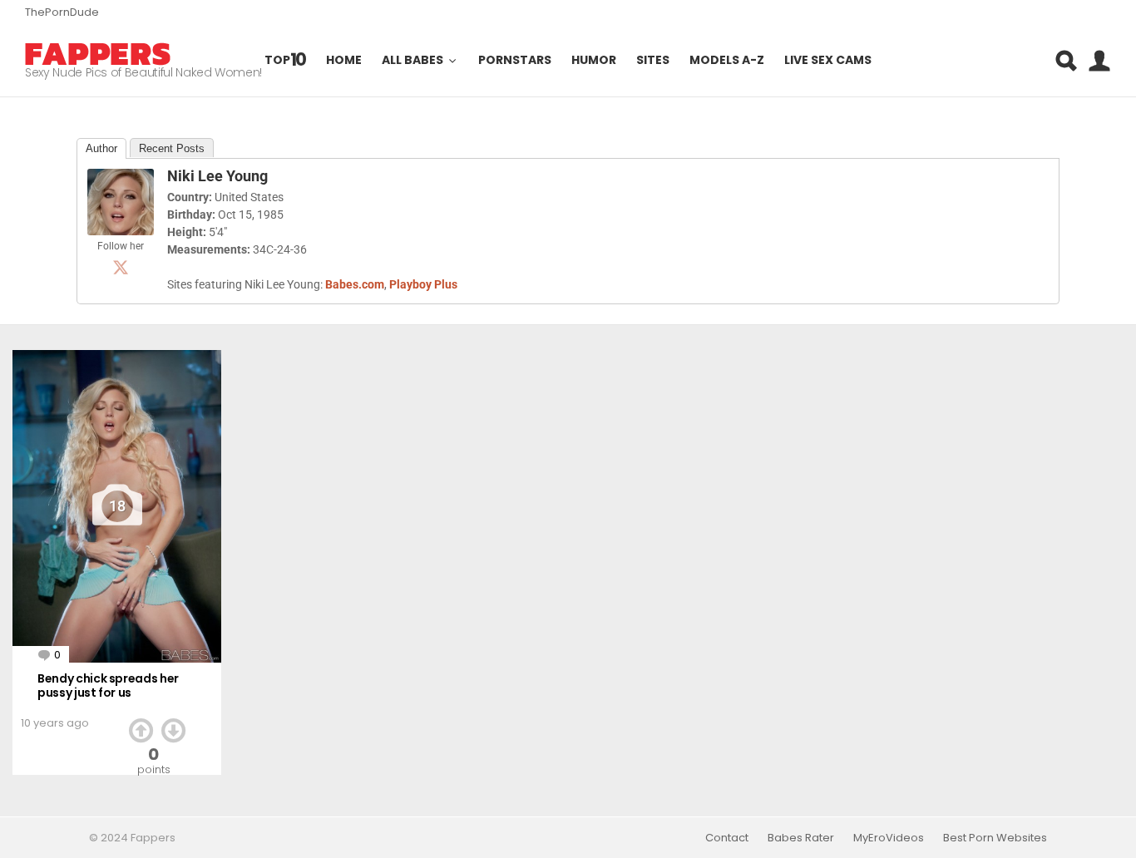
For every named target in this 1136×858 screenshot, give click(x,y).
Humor (593, 60)
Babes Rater (801, 838)
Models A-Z (726, 60)
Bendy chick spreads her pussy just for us (108, 685)
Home (344, 60)
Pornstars (514, 60)
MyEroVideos (888, 838)
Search (1065, 60)
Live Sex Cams (828, 60)
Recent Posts (172, 148)
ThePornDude (62, 12)
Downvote (173, 731)
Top (285, 60)
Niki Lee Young (217, 176)
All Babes (412, 60)
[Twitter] (121, 267)
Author (101, 148)
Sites (652, 60)
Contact (726, 838)
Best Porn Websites (995, 838)
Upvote (141, 731)
